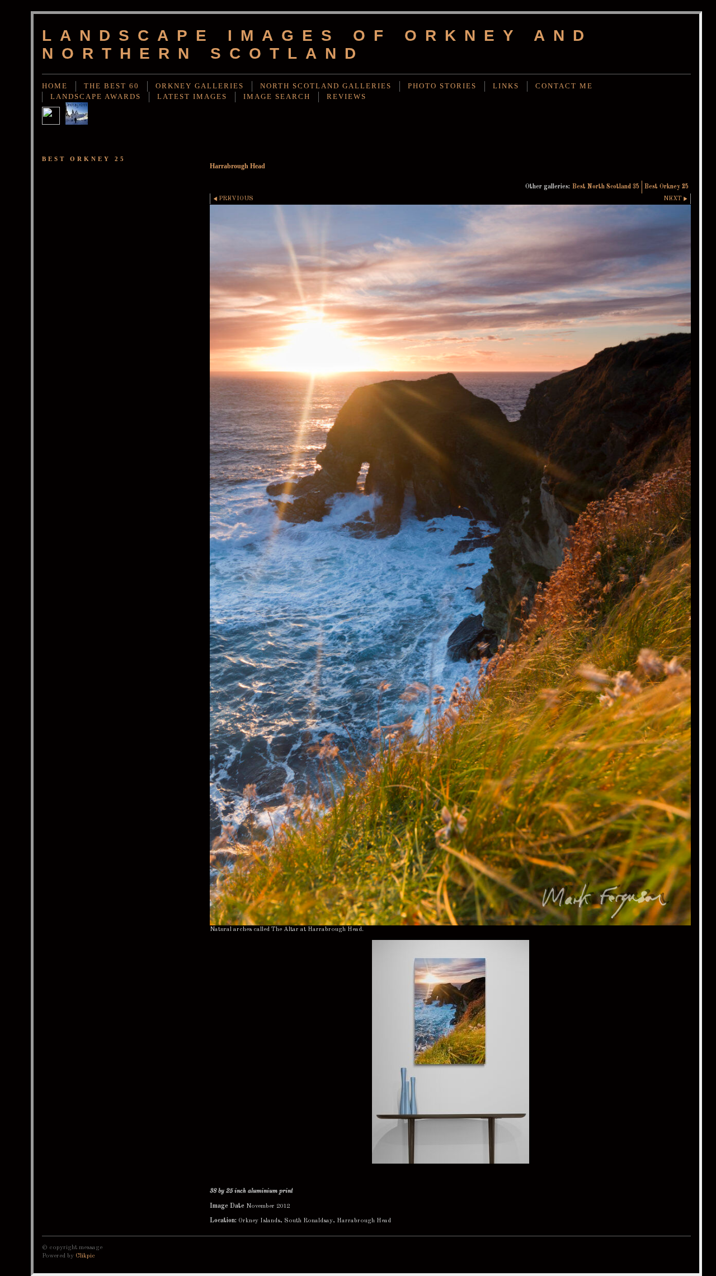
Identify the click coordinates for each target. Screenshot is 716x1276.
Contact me (564, 86)
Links (506, 86)
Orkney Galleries (200, 86)
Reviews (346, 97)
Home (55, 86)
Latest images (192, 97)
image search (276, 97)
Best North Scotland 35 (605, 186)
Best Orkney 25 (666, 186)
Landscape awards (95, 97)
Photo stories (442, 86)
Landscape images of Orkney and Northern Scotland (317, 44)
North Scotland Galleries (326, 86)
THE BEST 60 (111, 86)
